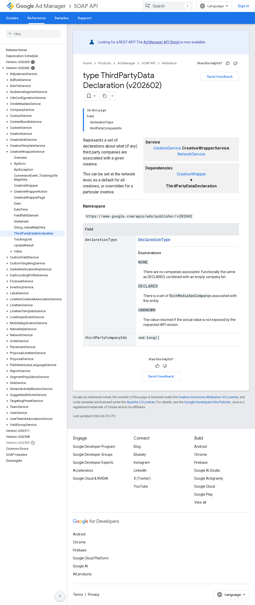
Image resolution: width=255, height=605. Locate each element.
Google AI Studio (207, 470)
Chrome (200, 454)
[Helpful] (228, 63)
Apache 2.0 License (141, 402)
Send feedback (220, 76)
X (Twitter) (142, 478)
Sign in (243, 6)
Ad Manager (50, 6)
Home (87, 63)
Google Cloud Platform (91, 558)
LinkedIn (140, 470)
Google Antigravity (208, 478)
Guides (12, 18)
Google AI (80, 566)
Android (200, 447)
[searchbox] (33, 34)
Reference (36, 18)
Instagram (142, 462)
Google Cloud (204, 486)
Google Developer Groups (93, 454)
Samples (62, 18)
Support (84, 18)
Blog (137, 447)
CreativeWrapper (191, 174)
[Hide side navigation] (60, 596)
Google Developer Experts (93, 462)
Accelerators (83, 470)
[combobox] (167, 5)
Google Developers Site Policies (207, 402)
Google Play (203, 494)
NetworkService (191, 154)
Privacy (93, 595)
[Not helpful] (235, 63)
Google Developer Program (94, 447)
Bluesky (140, 454)
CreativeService (167, 148)
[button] (32, 68)
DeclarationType (154, 239)
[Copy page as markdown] (104, 96)
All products (82, 574)
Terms (78, 595)
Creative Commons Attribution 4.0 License (208, 397)
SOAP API (86, 6)
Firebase (201, 462)
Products (104, 63)
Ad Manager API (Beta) (161, 42)
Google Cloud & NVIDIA (90, 478)
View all (200, 502)
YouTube (141, 486)
